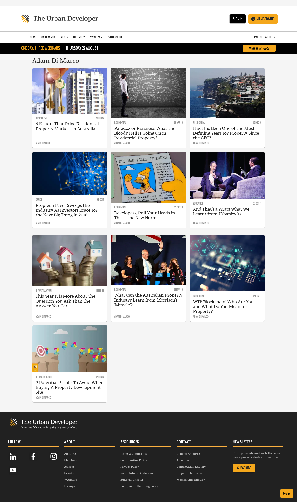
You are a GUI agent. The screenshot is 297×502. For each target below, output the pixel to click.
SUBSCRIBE (244, 468)
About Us (70, 453)
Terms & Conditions (133, 453)
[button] (89, 442)
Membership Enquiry (191, 479)
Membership (265, 18)
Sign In (237, 18)
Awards (69, 466)
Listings (69, 486)
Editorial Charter (131, 479)
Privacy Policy (129, 466)
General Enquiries (188, 453)
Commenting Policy (133, 460)
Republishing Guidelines (136, 473)
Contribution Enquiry (191, 466)
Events (69, 473)
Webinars (70, 479)
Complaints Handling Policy (139, 486)
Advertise (183, 460)
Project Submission (189, 473)
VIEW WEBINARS (259, 48)
